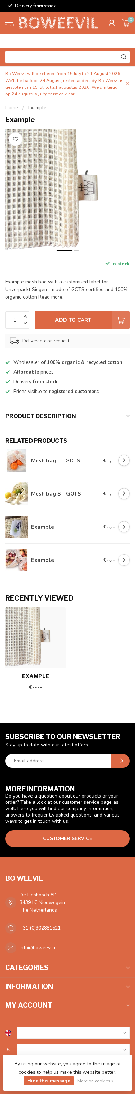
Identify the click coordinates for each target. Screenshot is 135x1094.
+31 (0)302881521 (40, 928)
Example (37, 108)
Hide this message (48, 1080)
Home (11, 108)
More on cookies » (95, 1081)
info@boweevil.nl (39, 947)
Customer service (67, 838)
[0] (126, 23)
